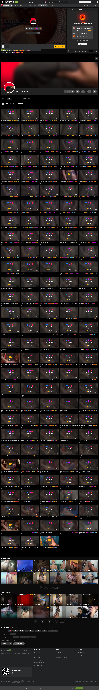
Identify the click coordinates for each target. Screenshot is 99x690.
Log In (94, 2)
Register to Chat (82, 44)
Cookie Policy (63, 688)
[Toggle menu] (2, 2)
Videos (22, 5)
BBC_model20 (5, 627)
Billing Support (81, 655)
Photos (29, 5)
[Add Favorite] (3, 46)
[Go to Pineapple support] (22, 681)
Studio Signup (59, 655)
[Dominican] (10, 631)
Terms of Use (37, 655)
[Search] (60, 2)
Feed (35, 5)
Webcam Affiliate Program (61, 657)
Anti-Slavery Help (38, 665)
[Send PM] (95, 91)
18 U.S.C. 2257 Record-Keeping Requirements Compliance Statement (83, 681)
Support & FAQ (81, 652)
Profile (16, 5)
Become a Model (59, 652)
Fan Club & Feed (26, 98)
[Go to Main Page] (12, 2)
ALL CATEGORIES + (18, 643)
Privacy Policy (37, 652)
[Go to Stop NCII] (30, 682)
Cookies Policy (37, 660)
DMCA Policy (37, 657)
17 (42, 549)
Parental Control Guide (39, 662)
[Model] (96, 58)
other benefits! (84, 40)
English (26, 650)
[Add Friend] (89, 91)
